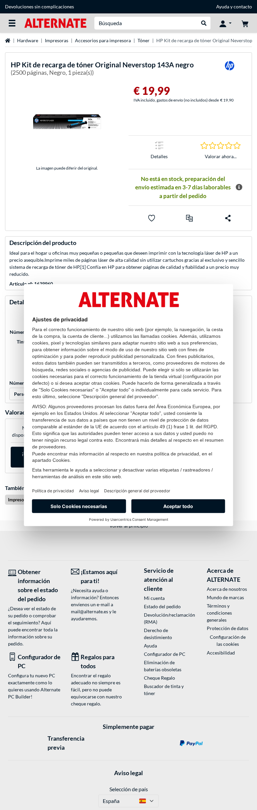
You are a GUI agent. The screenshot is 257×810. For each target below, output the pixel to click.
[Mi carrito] (245, 23)
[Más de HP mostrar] (229, 70)
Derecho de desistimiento (158, 633)
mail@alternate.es (89, 611)
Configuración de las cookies (228, 640)
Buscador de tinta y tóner (164, 689)
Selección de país (128, 789)
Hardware (27, 40)
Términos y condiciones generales (219, 613)
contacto (243, 6)
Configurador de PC (164, 654)
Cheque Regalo (159, 678)
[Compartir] (228, 218)
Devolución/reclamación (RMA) (165, 618)
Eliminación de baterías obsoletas (162, 666)
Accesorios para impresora (103, 40)
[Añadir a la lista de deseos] (152, 218)
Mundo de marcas (225, 597)
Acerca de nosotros (227, 589)
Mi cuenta (154, 598)
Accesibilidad (221, 653)
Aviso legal (128, 772)
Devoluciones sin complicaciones (39, 6)
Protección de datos (227, 628)
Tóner (144, 40)
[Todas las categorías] (12, 23)
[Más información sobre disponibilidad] (239, 187)
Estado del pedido (162, 606)
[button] (189, 218)
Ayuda (222, 6)
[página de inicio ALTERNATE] (55, 22)
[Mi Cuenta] (226, 23)
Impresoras (56, 40)
